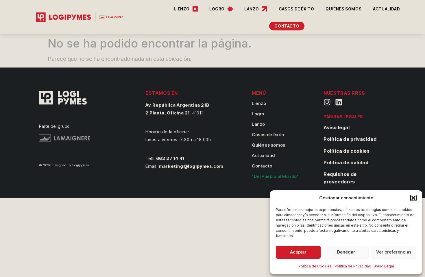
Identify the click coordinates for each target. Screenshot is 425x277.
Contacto (262, 166)
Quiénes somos (268, 145)
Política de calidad (346, 162)
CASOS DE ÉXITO (296, 8)
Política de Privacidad (353, 266)
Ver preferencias (393, 252)
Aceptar (298, 252)
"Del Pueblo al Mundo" (275, 176)
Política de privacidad (350, 139)
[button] (413, 198)
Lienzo (259, 103)
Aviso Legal (384, 266)
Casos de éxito (268, 134)
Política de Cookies (315, 266)
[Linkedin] (338, 102)
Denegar (346, 252)
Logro (258, 113)
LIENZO (182, 8)
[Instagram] (327, 102)
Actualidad (263, 155)
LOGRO (217, 8)
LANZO (251, 8)
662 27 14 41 (170, 158)
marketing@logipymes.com (191, 166)
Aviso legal (337, 127)
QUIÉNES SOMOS (343, 8)
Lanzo (258, 124)
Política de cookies (346, 151)
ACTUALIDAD (386, 8)
